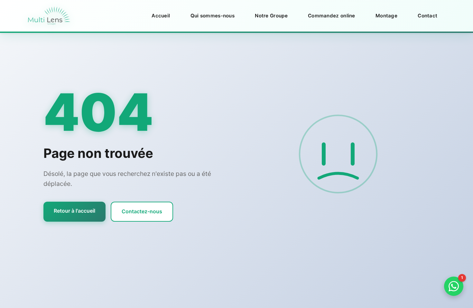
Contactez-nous (142, 211)
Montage (386, 16)
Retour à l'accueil (74, 210)
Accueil (161, 16)
